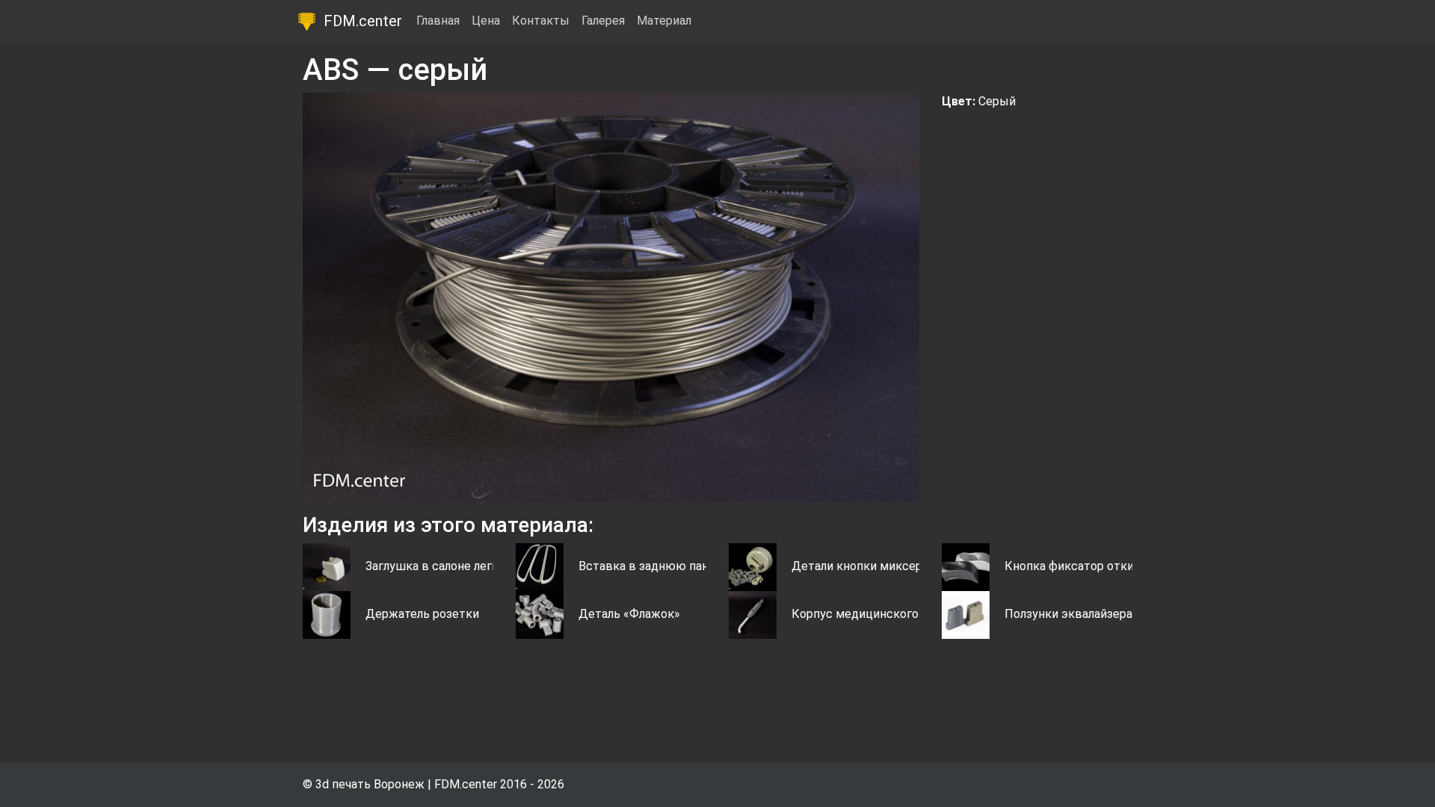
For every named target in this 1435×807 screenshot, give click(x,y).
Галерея (603, 20)
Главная (438, 20)
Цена (486, 20)
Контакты (541, 20)
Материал (664, 20)
